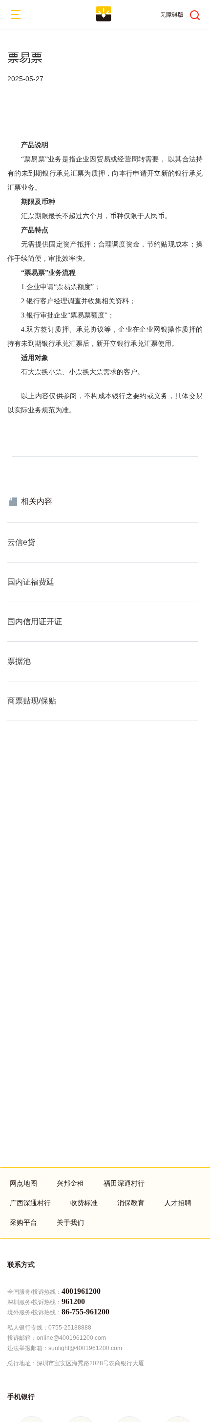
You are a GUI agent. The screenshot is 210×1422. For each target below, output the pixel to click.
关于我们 (70, 1222)
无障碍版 (172, 14)
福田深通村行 (124, 1183)
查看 (14, 528)
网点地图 (23, 1183)
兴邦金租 (70, 1183)
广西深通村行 (30, 1203)
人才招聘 (177, 1203)
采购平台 (23, 1222)
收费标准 (84, 1203)
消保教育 (131, 1203)
